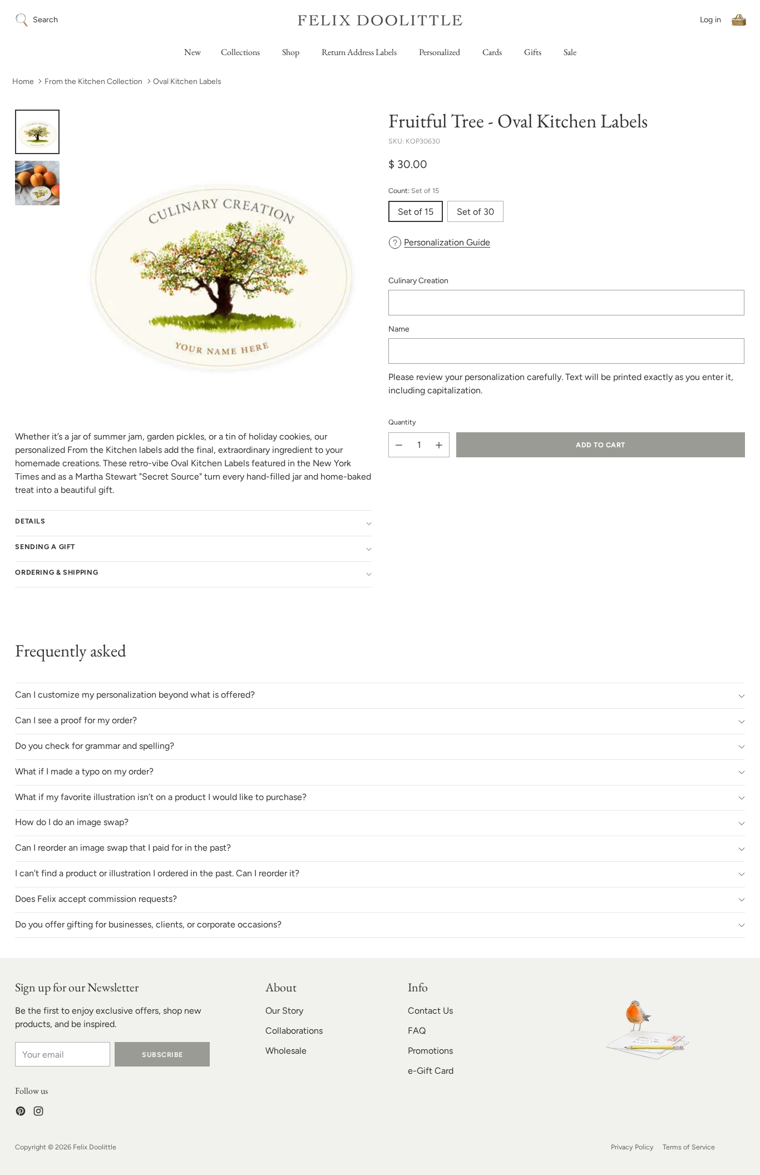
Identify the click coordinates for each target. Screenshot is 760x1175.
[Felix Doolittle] (380, 20)
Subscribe (162, 1054)
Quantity (402, 422)
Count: (413, 191)
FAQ (417, 1030)
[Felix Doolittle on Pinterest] (20, 1113)
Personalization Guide (447, 242)
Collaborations (294, 1030)
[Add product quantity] (439, 445)
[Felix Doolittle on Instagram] (38, 1113)
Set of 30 (475, 211)
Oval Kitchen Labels (187, 81)
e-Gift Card (430, 1070)
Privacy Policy (632, 1147)
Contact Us (430, 1010)
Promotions (430, 1050)
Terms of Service (689, 1147)
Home (23, 81)
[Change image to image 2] (37, 183)
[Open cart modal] (738, 20)
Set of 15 (415, 211)
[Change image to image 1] (37, 132)
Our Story (284, 1010)
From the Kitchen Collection (93, 81)
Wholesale (286, 1050)
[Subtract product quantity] (399, 445)
